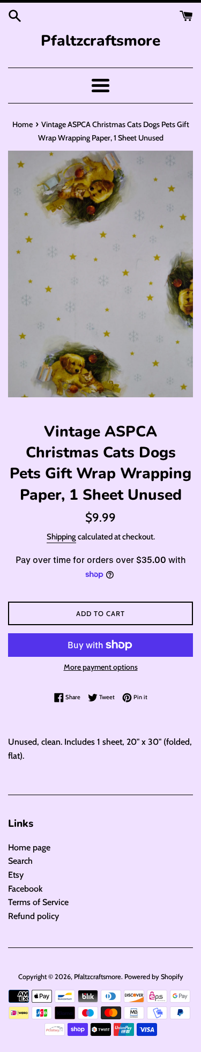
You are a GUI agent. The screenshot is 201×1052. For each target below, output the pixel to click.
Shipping (61, 537)
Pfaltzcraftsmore (100, 41)
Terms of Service (38, 902)
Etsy (16, 875)
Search (20, 861)
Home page (29, 847)
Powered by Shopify (153, 977)
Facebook (25, 889)
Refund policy (33, 916)
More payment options (101, 667)
